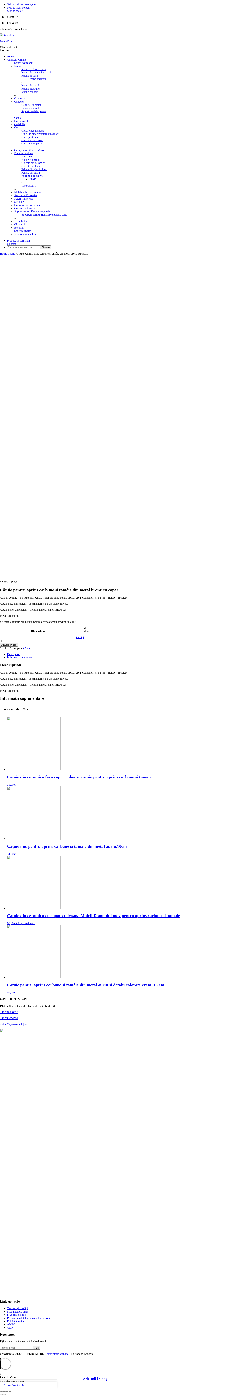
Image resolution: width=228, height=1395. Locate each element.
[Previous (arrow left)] (1, 1394)
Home (3, 253)
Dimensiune (38, 631)
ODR (10, 1327)
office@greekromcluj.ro (13, 1024)
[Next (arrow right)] (4, 1394)
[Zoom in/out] (10, 1391)
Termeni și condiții (17, 1308)
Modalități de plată (17, 1311)
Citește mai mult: (25, 923)
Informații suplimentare (20, 657)
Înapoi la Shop (18, 1381)
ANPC (11, 1324)
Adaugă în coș (8, 644)
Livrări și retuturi (16, 1314)
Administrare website (56, 1353)
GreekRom (6, 41)
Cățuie (11, 253)
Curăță (80, 637)
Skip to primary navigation (22, 4)
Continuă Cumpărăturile (14, 1385)
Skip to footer (14, 10)
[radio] (86, 628)
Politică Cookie (15, 1321)
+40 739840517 (9, 1012)
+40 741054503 (9, 1018)
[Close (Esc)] (1, 1391)
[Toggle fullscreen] (7, 1391)
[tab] (117, 654)
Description (13, 654)
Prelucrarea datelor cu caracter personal (29, 1317)
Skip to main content (18, 7)
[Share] (4, 1391)
